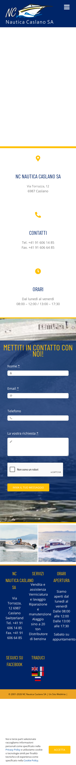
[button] (3, 544)
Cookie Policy (31, 760)
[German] (35, 673)
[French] (41, 668)
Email (13, 388)
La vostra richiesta (22, 433)
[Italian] (41, 673)
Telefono (14, 411)
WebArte (61, 694)
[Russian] (38, 678)
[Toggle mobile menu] (67, 7)
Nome (13, 366)
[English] (35, 668)
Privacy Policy (13, 749)
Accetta (59, 749)
